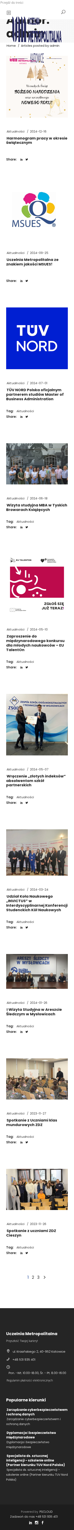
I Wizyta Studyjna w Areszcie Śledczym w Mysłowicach (34, 1012)
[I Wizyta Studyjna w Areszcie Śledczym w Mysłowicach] (37, 971)
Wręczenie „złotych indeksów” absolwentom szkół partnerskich (36, 781)
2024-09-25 (39, 253)
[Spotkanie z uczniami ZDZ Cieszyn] (37, 1189)
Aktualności (15, 131)
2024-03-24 (39, 889)
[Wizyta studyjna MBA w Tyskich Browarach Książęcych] (37, 463)
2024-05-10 (39, 629)
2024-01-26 (38, 1003)
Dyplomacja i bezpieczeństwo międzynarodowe (31, 1435)
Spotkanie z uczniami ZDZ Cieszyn (31, 1233)
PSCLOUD (46, 1512)
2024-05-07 (39, 769)
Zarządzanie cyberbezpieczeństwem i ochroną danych (36, 1412)
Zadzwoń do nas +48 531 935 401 (34, 1517)
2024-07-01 (38, 383)
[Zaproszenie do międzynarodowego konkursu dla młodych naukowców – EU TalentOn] (37, 584)
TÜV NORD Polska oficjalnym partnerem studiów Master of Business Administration (35, 394)
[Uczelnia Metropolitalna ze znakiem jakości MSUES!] (37, 212)
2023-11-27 (38, 1113)
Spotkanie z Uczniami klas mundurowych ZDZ (31, 1122)
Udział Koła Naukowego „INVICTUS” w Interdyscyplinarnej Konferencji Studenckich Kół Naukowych (37, 903)
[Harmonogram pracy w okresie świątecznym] (37, 86)
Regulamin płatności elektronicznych (30, 1380)
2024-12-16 (38, 131)
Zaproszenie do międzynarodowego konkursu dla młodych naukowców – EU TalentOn (35, 643)
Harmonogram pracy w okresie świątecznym (36, 140)
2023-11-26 (38, 1224)
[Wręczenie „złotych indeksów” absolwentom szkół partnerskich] (37, 724)
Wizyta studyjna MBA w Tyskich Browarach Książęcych (36, 507)
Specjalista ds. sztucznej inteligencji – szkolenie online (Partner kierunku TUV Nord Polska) (35, 1460)
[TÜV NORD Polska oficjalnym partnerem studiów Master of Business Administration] (37, 338)
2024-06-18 (38, 498)
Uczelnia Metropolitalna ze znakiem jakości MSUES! (32, 262)
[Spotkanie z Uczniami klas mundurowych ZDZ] (37, 1078)
